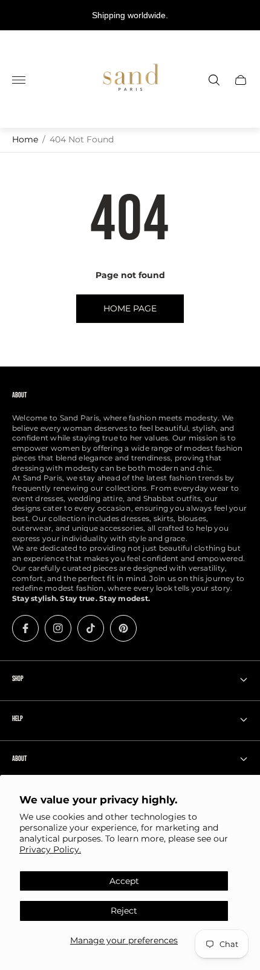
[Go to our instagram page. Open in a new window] (58, 628)
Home (25, 139)
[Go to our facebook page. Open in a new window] (25, 628)
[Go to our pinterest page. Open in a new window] (123, 628)
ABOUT (19, 758)
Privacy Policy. (50, 849)
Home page (130, 308)
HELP (17, 718)
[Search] (214, 80)
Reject (124, 910)
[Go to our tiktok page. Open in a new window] (90, 628)
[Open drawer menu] (18, 80)
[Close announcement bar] (241, 15)
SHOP (18, 678)
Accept (124, 880)
